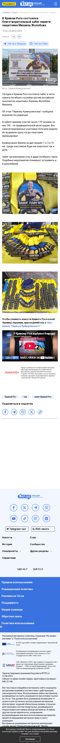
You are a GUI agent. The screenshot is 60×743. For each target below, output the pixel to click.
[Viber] (23, 412)
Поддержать (9, 4)
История (7, 544)
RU (19, 37)
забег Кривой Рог (42, 397)
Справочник (9, 558)
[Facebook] (5, 412)
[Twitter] (31, 412)
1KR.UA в (17, 44)
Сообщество (37, 544)
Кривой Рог (10, 397)
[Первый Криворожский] (32, 4)
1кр (25, 397)
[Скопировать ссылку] (40, 412)
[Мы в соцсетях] (13, 507)
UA (13, 37)
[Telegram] (14, 412)
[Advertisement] (30, 451)
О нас (33, 537)
